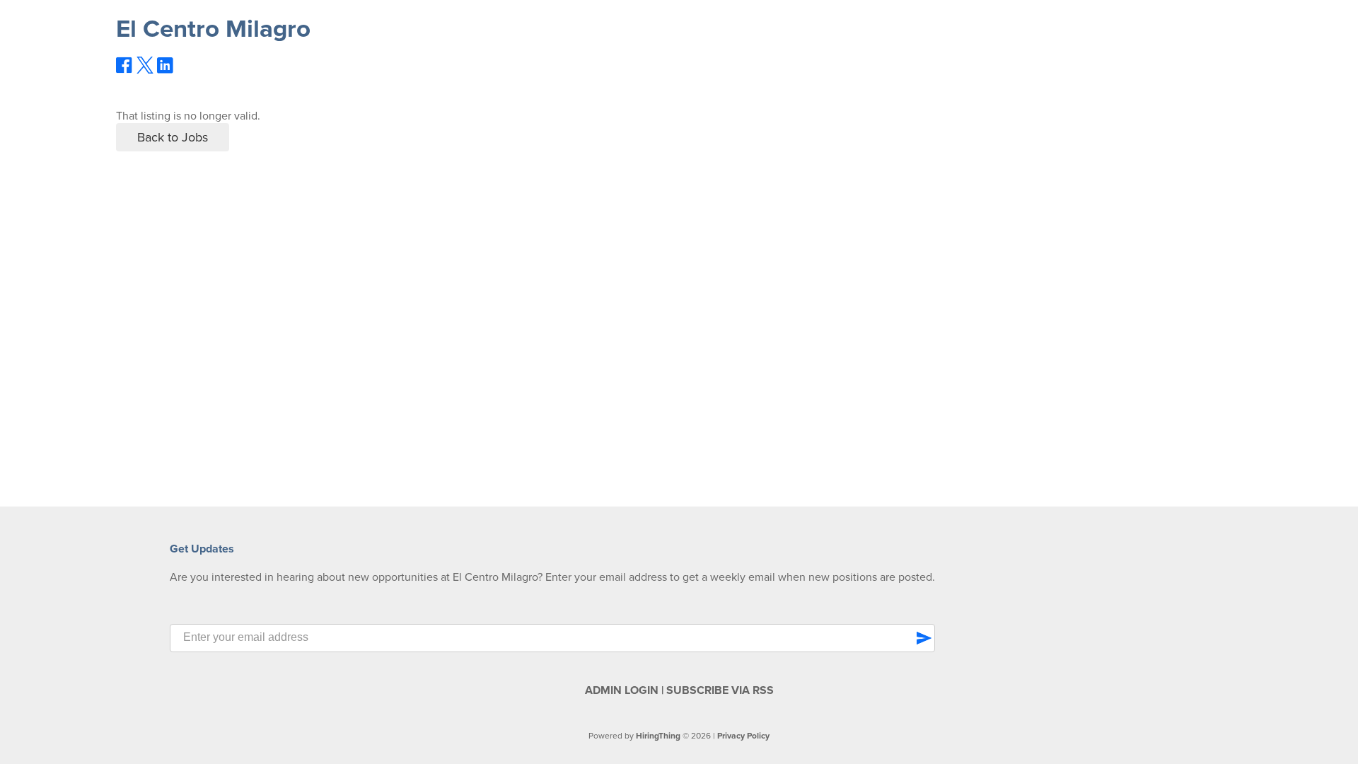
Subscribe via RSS (720, 690)
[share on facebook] (124, 70)
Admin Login (621, 690)
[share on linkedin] (165, 71)
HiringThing (658, 736)
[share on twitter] (145, 70)
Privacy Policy (743, 736)
